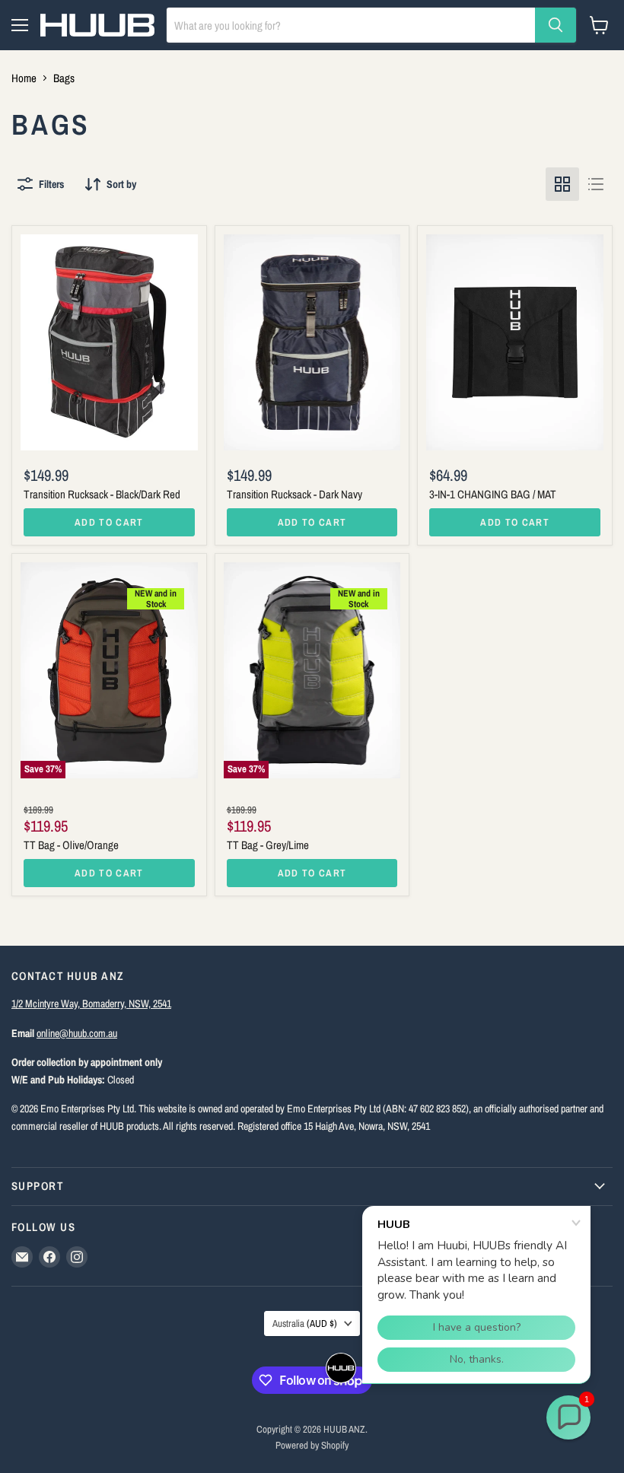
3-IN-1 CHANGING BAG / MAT (492, 494)
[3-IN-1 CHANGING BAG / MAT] (514, 342)
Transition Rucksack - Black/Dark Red (102, 494)
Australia (304, 1323)
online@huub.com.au (77, 1033)
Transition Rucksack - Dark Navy (294, 494)
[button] (568, 1417)
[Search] (555, 25)
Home (24, 78)
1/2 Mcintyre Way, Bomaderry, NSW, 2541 (91, 1003)
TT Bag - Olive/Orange (71, 845)
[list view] (596, 184)
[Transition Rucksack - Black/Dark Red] (109, 342)
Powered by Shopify (312, 1445)
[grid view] (562, 184)
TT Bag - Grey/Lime (268, 845)
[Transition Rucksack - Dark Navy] (312, 342)
